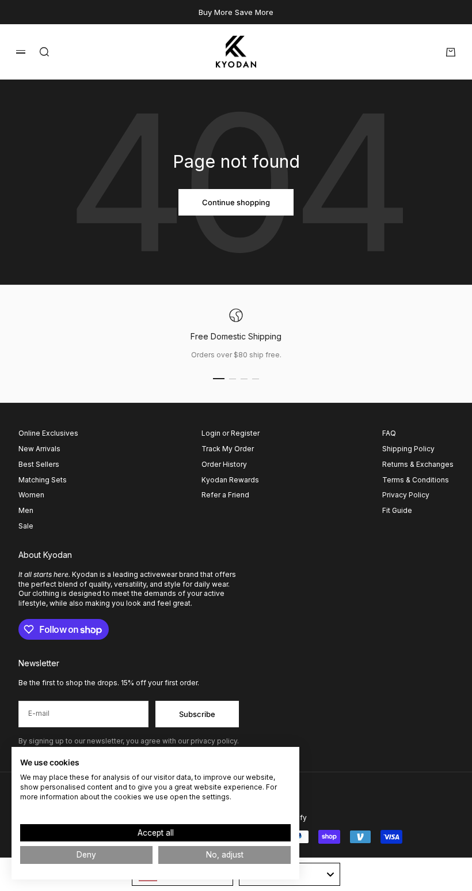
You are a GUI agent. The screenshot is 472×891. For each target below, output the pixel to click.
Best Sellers (38, 464)
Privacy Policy (405, 494)
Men (25, 510)
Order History (224, 464)
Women (31, 494)
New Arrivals (39, 448)
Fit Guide (397, 510)
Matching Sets (42, 479)
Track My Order (227, 448)
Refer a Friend (225, 494)
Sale (25, 526)
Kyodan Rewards (230, 479)
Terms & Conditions (415, 479)
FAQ (389, 433)
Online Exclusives (48, 433)
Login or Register (230, 433)
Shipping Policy (408, 448)
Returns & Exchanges (418, 464)
